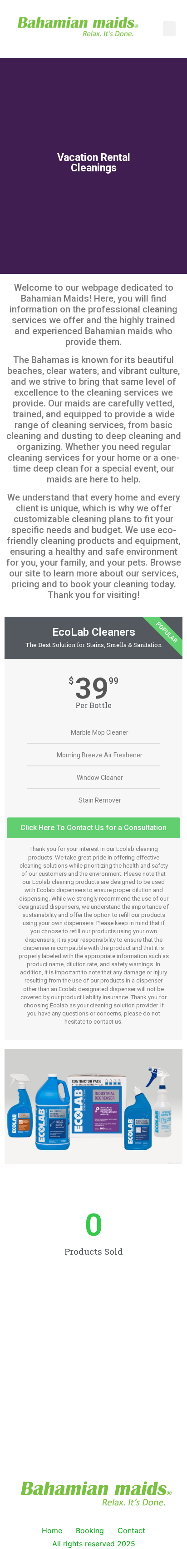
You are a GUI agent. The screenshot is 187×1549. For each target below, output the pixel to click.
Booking (90, 1530)
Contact (131, 1530)
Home (52, 1530)
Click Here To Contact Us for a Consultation (93, 827)
